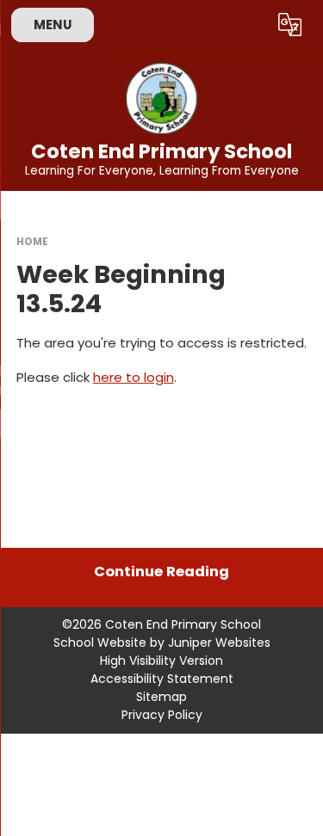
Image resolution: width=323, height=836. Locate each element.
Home (32, 242)
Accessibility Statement (161, 678)
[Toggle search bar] (248, 25)
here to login (133, 377)
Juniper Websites (219, 642)
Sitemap (161, 696)
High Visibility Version (161, 660)
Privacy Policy (161, 714)
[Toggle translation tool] (290, 25)
